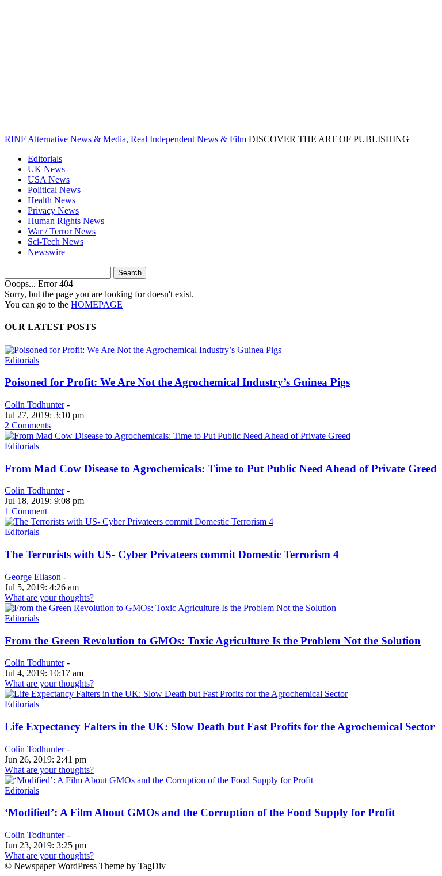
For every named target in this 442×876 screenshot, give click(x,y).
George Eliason (33, 577)
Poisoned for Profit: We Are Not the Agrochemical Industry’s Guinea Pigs (177, 382)
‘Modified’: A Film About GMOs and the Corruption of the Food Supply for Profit (200, 812)
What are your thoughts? (49, 597)
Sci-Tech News (55, 242)
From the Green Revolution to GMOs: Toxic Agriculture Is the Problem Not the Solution (213, 641)
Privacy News (53, 210)
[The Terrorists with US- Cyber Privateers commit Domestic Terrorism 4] (139, 521)
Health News (51, 200)
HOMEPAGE (97, 304)
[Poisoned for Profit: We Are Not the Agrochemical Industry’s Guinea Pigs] (143, 350)
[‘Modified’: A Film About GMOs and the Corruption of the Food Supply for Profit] (159, 780)
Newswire (46, 252)
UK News (46, 169)
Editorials (45, 159)
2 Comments (28, 425)
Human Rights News (66, 221)
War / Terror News (62, 231)
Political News (54, 190)
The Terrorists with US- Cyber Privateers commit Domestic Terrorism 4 (172, 554)
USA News (49, 179)
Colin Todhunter (34, 404)
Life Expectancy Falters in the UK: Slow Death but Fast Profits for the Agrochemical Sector (220, 726)
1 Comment (26, 511)
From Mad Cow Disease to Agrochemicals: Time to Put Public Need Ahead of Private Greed (221, 468)
